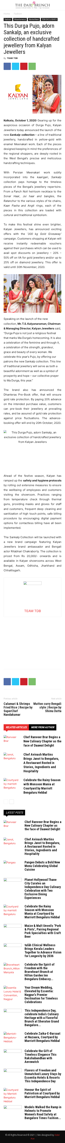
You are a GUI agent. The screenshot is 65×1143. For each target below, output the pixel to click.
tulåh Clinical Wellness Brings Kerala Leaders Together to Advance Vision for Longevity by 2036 (43, 950)
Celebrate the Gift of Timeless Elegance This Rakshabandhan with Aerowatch (41, 1056)
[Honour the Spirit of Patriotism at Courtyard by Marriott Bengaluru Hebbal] (13, 1095)
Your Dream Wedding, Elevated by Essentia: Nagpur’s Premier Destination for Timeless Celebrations (41, 995)
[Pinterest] (23, 66)
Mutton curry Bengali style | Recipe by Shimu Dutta (47, 707)
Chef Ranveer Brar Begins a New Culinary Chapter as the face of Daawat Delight (42, 741)
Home (7, 13)
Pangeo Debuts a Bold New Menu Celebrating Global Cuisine (42, 865)
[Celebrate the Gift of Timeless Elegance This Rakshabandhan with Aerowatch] (13, 1055)
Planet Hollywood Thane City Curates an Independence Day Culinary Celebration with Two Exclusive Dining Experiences (43, 889)
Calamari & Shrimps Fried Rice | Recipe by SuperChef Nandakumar (18, 709)
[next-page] (11, 801)
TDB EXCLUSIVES (49, 19)
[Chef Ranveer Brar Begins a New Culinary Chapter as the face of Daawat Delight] (13, 741)
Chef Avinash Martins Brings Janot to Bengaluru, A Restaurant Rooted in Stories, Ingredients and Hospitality (41, 763)
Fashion (18, 13)
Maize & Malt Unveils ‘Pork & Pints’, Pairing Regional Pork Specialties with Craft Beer (43, 931)
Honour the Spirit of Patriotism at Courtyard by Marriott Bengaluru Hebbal (42, 1093)
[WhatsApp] (32, 66)
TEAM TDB (12, 58)
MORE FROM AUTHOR (42, 727)
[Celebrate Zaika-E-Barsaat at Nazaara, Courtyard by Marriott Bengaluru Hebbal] (13, 1038)
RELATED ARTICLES (16, 727)
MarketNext (34, 19)
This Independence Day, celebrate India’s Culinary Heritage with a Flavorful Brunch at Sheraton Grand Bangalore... (42, 1018)
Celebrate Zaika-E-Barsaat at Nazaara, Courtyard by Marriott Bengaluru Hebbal (42, 1037)
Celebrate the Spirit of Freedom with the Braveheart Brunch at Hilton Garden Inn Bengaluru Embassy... (40, 972)
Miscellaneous (20, 19)
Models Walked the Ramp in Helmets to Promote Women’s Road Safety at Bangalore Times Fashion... (43, 1112)
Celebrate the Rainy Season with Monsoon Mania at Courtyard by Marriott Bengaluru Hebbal (42, 911)
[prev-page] (6, 801)
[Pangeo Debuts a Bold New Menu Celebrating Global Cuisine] (13, 867)
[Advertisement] (32, 639)
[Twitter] (15, 66)
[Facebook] (7, 66)
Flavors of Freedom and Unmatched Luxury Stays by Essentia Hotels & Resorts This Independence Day (43, 1075)
